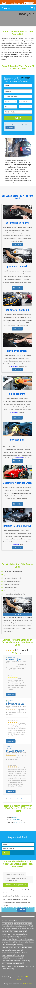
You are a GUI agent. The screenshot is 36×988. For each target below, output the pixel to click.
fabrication (13, 950)
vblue (7, 8)
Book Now (10, 127)
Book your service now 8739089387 (18, 3)
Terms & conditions (8, 968)
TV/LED (31, 926)
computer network (7, 960)
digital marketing (7, 963)
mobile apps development (21, 960)
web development (18, 963)
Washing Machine (14, 921)
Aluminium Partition (8, 953)
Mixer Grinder (13, 928)
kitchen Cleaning (19, 942)
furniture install (13, 937)
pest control (17, 947)
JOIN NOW (22, 910)
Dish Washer (30, 928)
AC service (5, 921)
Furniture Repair (7, 939)
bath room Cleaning (7, 944)
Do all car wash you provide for (15, 885)
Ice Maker (5, 928)
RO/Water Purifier (26, 923)
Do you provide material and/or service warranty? (15, 879)
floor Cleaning (18, 944)
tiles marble (5, 950)
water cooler (22, 931)
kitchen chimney (27, 947)
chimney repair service (8, 934)
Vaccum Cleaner (6, 926)
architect (19, 950)
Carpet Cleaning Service (9, 966)
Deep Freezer (6, 931)
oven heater (15, 926)
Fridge (22, 921)
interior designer (17, 958)
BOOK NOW (17, 244)
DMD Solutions (27, 984)
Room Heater (22, 928)
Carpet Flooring (19, 955)
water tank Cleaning (8, 942)
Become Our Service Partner (25, 966)
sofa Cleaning (30, 939)
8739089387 (25, 78)
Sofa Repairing (23, 937)
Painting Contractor (21, 953)
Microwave (17, 923)
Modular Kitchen (7, 958)
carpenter (5, 937)
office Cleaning (29, 942)
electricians (19, 934)
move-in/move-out (7, 947)
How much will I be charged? (14, 874)
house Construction (8, 955)
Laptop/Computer (7, 923)
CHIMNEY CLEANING (19, 939)
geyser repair (24, 926)
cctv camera (14, 931)
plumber (26, 934)
